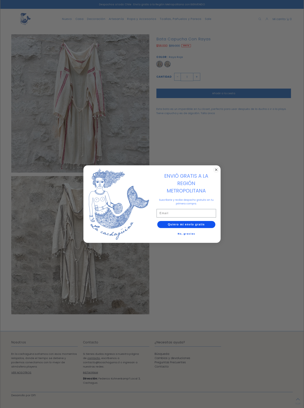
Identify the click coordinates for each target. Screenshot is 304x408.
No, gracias (186, 233)
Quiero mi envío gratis (186, 224)
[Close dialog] (216, 169)
